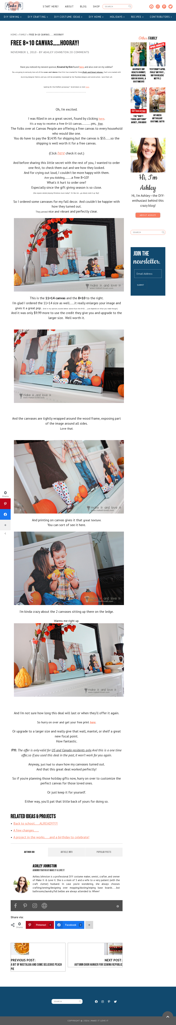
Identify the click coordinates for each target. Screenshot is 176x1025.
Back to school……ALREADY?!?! (35, 823)
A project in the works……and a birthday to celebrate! (51, 837)
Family (22, 34)
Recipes (136, 16)
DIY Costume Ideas (67, 16)
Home (14, 34)
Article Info (67, 852)
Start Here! (51, 6)
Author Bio (29, 852)
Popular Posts (104, 852)
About (69, 6)
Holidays (117, 16)
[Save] (69, 254)
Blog (83, 6)
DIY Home (95, 16)
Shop (96, 6)
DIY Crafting (37, 16)
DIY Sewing (12, 16)
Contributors (160, 16)
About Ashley (148, 215)
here (87, 87)
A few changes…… (26, 830)
